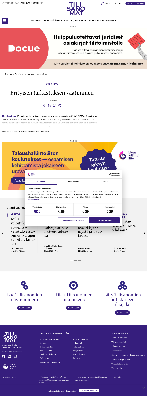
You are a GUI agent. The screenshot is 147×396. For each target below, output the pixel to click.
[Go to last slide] (3, 233)
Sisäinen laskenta (80, 339)
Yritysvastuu (78, 351)
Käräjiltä (52, 84)
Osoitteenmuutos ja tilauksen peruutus (128, 355)
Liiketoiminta (79, 343)
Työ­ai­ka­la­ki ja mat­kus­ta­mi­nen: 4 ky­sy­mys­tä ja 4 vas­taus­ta (90, 227)
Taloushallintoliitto (119, 364)
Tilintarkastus (79, 354)
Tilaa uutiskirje (118, 346)
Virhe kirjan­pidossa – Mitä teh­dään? (124, 226)
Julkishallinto (78, 347)
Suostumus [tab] (41, 181)
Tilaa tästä (24, 307)
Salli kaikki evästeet (104, 220)
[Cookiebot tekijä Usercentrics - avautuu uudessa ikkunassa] (110, 174)
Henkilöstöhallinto (48, 354)
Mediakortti (116, 351)
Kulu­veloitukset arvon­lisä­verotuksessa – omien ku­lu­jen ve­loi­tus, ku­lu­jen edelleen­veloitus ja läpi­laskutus (23, 235)
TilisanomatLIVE (118, 342)
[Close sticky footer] (143, 388)
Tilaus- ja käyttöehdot (120, 360)
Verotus (68, 20)
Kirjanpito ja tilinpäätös (45, 20)
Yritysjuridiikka (106, 20)
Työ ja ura (77, 358)
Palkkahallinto (84, 20)
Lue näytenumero (89, 390)
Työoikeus (44, 358)
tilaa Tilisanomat (42, 131)
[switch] (61, 211)
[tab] (71, 260)
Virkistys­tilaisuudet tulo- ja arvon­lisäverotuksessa (56, 227)
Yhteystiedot (116, 368)
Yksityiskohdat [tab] (73, 181)
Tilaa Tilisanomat (135, 3)
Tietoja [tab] (105, 181)
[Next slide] (144, 233)
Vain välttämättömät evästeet (73, 220)
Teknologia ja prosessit (50, 362)
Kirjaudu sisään (27, 131)
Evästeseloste (33, 199)
